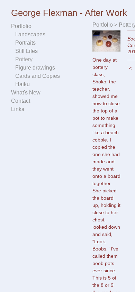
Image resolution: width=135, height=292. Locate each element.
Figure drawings (35, 68)
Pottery (24, 59)
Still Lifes (26, 51)
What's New (25, 92)
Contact (20, 101)
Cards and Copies (37, 76)
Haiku (22, 84)
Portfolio (21, 26)
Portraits (25, 43)
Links (17, 109)
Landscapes (30, 34)
